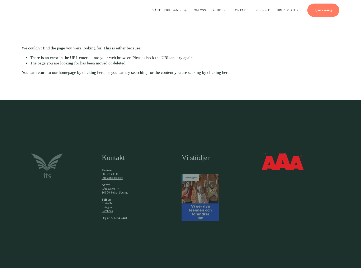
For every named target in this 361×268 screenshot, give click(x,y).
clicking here (93, 72)
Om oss (200, 10)
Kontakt (240, 10)
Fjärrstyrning (323, 10)
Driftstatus (287, 10)
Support (262, 10)
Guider (219, 10)
